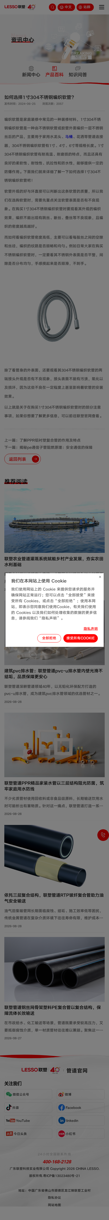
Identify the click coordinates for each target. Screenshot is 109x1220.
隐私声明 (91, 628)
